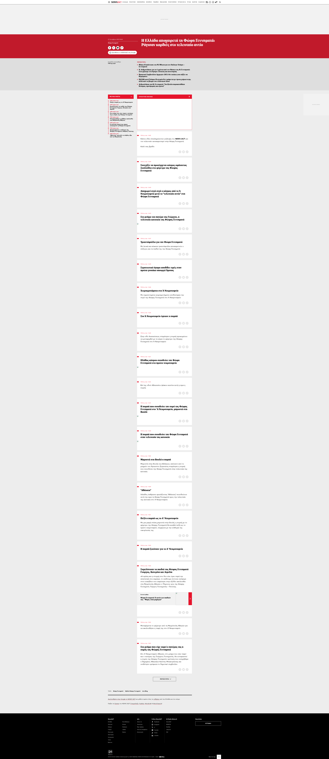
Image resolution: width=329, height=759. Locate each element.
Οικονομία (110, 732)
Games (117, 703)
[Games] (216, 2)
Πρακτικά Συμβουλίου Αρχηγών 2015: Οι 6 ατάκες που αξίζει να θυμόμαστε (163, 75)
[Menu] (109, 2)
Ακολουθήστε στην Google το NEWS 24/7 (121, 699)
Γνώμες (110, 729)
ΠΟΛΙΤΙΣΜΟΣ (172, 2)
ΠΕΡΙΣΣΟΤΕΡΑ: (141, 62)
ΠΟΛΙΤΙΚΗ (132, 2)
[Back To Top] (219, 757)
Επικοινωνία (140, 732)
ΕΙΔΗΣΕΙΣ (202, 2)
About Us (139, 721)
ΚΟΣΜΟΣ (149, 2)
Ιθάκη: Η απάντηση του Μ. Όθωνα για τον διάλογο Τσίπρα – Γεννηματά (162, 66)
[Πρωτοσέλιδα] (207, 2)
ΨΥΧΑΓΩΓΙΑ (182, 2)
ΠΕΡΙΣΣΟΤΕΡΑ (164, 679)
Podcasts (124, 726)
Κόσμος (110, 726)
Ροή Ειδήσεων (125, 721)
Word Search (157, 703)
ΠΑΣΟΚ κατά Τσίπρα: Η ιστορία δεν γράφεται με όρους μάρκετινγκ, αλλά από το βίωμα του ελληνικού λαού (165, 80)
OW (167, 732)
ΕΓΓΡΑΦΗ (208, 723)
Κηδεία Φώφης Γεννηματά (132, 691)
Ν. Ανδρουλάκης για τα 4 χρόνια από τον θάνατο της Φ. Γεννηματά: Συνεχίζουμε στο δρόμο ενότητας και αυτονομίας (164, 71)
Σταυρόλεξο (134, 703)
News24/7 (168, 721)
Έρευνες (110, 742)
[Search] (220, 2)
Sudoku (141, 703)
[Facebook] (109, 47)
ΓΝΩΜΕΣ (156, 2)
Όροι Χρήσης (140, 726)
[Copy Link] (122, 47)
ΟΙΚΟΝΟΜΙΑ (141, 2)
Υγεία (109, 739)
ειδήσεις (156, 699)
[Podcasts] (213, 2)
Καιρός (194, 2)
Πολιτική (110, 724)
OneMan (168, 726)
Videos (124, 729)
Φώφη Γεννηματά (113, 43)
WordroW (148, 703)
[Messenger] (117, 47)
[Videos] (210, 2)
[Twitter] (113, 47)
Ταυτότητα (139, 724)
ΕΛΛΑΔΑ (125, 2)
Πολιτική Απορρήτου (142, 729)
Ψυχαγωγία (111, 737)
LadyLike (168, 729)
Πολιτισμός (111, 734)
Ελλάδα (110, 721)
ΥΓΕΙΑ (189, 2)
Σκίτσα (124, 724)
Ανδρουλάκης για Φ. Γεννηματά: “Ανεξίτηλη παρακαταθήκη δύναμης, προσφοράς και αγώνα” (162, 85)
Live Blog (145, 691)
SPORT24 (168, 724)
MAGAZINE (163, 2)
